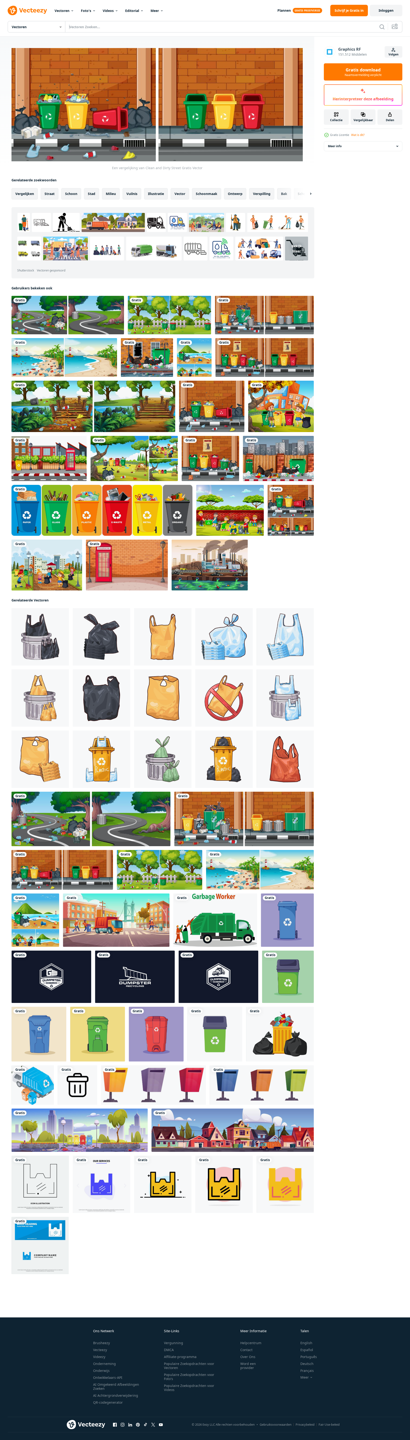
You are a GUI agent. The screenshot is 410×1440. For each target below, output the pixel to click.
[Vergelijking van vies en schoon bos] (93, 406)
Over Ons (247, 1356)
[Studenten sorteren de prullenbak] (281, 406)
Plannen (284, 10)
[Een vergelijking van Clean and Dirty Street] (67, 315)
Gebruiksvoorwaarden (276, 1424)
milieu (111, 193)
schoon (71, 193)
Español (306, 1350)
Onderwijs (101, 1370)
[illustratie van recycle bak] (101, 759)
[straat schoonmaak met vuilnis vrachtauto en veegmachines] (116, 920)
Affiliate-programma (180, 1356)
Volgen (393, 54)
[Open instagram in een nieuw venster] (122, 1424)
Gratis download (363, 72)
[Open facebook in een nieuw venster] (115, 1424)
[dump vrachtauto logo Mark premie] (218, 976)
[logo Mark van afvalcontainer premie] (51, 976)
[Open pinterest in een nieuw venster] (138, 1424)
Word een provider (248, 1365)
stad (91, 193)
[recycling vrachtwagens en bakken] (32, 1084)
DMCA (169, 1350)
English (306, 1343)
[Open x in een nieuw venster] (153, 1424)
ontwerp (235, 193)
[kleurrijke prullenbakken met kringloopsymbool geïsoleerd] (101, 510)
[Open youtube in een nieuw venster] (161, 1424)
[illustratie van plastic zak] (101, 636)
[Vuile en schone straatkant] (291, 510)
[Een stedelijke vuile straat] (211, 406)
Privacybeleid (305, 1424)
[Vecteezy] (27, 10)
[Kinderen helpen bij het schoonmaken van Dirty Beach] (194, 357)
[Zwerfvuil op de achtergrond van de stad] (147, 357)
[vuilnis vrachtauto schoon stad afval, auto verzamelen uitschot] (233, 1130)
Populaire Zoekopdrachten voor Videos (189, 1387)
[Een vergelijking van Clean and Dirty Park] (169, 315)
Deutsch (307, 1363)
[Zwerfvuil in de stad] (278, 458)
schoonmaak (206, 193)
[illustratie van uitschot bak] (40, 636)
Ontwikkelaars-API (107, 1377)
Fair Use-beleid (329, 1424)
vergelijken (24, 193)
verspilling (261, 193)
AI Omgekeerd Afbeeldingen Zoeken (116, 1386)
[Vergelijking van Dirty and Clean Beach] (64, 357)
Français (307, 1370)
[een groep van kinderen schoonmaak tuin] (230, 510)
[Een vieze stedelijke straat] (210, 458)
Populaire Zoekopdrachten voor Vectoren (189, 1365)
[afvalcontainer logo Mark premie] (135, 976)
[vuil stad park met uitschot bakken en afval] (79, 1130)
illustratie (156, 193)
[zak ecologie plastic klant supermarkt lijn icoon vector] (40, 1184)
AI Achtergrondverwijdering (115, 1395)
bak (284, 193)
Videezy (99, 1356)
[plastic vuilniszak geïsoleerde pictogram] (280, 1034)
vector (179, 193)
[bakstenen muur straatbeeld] (127, 565)
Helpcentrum (250, 1343)
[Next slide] (306, 193)
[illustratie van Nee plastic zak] (224, 697)
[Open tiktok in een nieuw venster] (145, 1424)
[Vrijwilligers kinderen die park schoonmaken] (46, 565)
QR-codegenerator (108, 1402)
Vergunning (173, 1343)
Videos (108, 10)
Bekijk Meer (297, 248)
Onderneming (104, 1363)
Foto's (86, 10)
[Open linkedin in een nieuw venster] (130, 1424)
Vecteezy (100, 1350)
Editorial (132, 10)
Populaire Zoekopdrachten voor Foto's (189, 1376)
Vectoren (62, 10)
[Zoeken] (382, 27)
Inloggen (386, 10)
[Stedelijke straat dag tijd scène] (49, 458)
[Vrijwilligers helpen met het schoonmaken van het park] (134, 458)
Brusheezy (101, 1343)
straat (50, 193)
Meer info (335, 146)
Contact (246, 1350)
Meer (155, 10)
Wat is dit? (358, 135)
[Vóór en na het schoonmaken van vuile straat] (264, 357)
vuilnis (131, 193)
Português (308, 1356)
